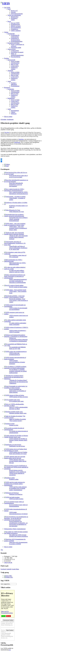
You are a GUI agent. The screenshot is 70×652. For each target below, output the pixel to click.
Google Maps (15, 569)
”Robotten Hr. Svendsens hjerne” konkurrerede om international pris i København (18, 382)
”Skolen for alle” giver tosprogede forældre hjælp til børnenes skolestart (18, 237)
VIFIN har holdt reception (16, 499)
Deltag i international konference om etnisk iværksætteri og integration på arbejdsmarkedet (18, 281)
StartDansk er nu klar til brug (17, 446)
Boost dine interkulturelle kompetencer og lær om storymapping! (16, 184)
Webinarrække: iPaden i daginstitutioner (15, 529)
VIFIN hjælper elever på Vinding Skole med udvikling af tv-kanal (18, 452)
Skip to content (8, 116)
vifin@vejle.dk (8, 562)
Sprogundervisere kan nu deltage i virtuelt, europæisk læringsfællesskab (18, 219)
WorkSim (21, 139)
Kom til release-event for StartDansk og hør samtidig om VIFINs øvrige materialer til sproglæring (17, 473)
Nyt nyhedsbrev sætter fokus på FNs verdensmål (17, 256)
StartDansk (17, 142)
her (10, 650)
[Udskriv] (7, 164)
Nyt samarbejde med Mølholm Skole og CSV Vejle (17, 347)
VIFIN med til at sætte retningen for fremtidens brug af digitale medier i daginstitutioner (18, 488)
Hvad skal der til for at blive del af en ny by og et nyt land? (18, 176)
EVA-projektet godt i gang (16, 401)
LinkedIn (8, 569)
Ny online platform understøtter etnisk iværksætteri (17, 323)
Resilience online (13, 479)
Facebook (3, 569)
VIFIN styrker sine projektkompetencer (14, 353)
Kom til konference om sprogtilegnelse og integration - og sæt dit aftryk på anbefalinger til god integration (18, 524)
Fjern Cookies (9, 630)
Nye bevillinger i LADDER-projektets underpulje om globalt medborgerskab (18, 371)
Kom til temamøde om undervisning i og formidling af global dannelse (17, 391)
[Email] (6, 166)
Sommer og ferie (13, 425)
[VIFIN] (5, 3)
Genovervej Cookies (8, 620)
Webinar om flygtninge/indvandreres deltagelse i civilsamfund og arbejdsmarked (18, 339)
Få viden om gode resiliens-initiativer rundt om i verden (16, 271)
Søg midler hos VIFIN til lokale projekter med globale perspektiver (18, 535)
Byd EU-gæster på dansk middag (18, 287)
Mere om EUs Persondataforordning (7, 612)
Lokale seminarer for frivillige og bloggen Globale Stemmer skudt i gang (18, 440)
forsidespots (10, 119)
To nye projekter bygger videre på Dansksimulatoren (18, 505)
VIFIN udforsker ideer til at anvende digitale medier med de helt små (17, 461)
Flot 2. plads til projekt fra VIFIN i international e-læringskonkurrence (18, 192)
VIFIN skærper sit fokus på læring (18, 397)
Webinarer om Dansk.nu (15, 494)
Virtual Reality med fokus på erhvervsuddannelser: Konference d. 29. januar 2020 (18, 248)
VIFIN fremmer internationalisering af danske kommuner (17, 362)
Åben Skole (6, 132)
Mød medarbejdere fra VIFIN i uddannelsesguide (17, 263)
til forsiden (3, 119)
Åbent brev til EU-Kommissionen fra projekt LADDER (18, 543)
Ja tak (3, 616)
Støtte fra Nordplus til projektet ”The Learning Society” (17, 419)
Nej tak (8, 616)
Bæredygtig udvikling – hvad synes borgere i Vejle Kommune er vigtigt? (18, 300)
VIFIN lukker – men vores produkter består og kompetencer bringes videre (18, 228)
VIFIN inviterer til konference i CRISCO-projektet (17, 331)
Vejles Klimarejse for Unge (16, 211)
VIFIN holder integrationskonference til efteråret (18, 513)
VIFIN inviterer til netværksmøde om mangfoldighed (18, 308)
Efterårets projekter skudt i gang (17, 413)
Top (2, 549)
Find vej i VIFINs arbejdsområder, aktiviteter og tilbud (18, 408)
